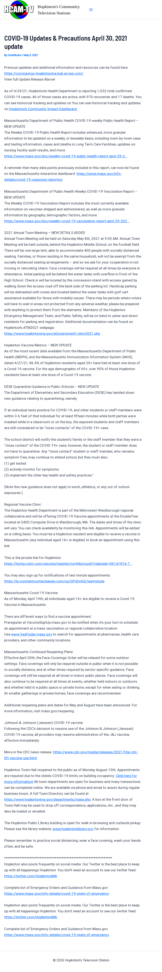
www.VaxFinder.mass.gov (31, 634)
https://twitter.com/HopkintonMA (30, 876)
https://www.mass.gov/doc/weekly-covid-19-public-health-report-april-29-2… (65, 156)
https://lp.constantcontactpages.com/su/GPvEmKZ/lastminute (54, 581)
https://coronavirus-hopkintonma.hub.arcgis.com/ (43, 73)
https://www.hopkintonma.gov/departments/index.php (47, 799)
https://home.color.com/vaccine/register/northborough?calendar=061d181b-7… (68, 564)
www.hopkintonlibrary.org (73, 829)
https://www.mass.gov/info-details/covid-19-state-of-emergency (56, 893)
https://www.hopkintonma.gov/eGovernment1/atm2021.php (52, 333)
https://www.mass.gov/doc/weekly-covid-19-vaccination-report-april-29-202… (66, 221)
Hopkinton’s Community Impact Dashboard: (43, 109)
